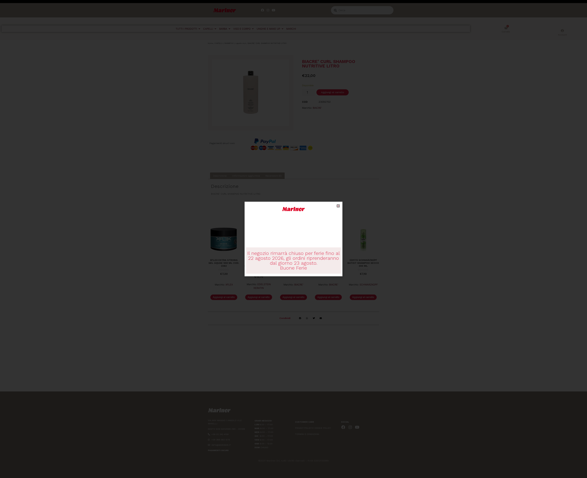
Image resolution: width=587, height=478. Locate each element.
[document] (293, 239)
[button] (338, 206)
